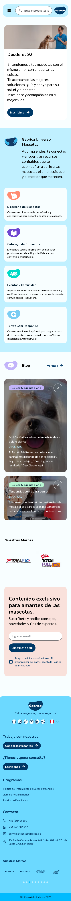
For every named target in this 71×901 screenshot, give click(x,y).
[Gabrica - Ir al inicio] (60, 10)
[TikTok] (25, 721)
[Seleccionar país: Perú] (54, 721)
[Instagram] (20, 721)
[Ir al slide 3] (29, 882)
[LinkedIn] (37, 721)
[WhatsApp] (43, 721)
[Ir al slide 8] (44, 882)
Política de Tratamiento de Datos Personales (28, 788)
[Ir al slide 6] (38, 882)
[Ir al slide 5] (35, 882)
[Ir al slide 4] (32, 882)
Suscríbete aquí (22, 647)
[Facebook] (14, 721)
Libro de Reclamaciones (16, 794)
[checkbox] (11, 662)
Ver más (52, 365)
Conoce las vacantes (19, 745)
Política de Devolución (15, 800)
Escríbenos (12, 766)
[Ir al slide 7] (41, 882)
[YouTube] (31, 721)
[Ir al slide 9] (47, 882)
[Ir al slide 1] (24, 882)
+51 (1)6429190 (18, 820)
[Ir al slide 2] (26, 882)
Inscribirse (17, 112)
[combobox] (36, 10)
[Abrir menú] (9, 10)
